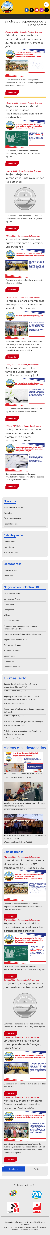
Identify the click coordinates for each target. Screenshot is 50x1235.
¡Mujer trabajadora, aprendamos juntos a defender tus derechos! (24, 178)
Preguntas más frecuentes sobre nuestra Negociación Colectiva (20, 627)
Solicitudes (8, 575)
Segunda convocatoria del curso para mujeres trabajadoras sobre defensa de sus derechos (23, 927)
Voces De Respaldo (12, 666)
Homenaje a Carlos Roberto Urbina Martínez (22, 634)
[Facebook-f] (27, 10)
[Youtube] (36, 10)
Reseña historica (10, 524)
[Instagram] (41, 10)
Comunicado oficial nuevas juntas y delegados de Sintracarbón (24, 710)
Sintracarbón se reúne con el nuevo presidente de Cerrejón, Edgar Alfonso (24, 243)
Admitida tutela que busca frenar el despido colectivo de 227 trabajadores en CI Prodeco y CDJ (24, 864)
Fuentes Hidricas (11, 552)
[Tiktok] (46, 10)
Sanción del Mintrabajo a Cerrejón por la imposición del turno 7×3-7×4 (20, 685)
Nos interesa (9, 547)
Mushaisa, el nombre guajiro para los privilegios (23, 721)
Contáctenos (10, 1222)
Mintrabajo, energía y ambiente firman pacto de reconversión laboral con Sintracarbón (24, 304)
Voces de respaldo (11, 620)
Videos (7, 615)
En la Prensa (9, 661)
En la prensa (9, 609)
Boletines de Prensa (12, 599)
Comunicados (25, 32)
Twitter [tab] (37, 1169)
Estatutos (8, 513)
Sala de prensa (36, 32)
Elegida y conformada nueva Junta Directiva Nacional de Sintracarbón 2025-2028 (22, 697)
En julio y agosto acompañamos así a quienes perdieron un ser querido (22, 732)
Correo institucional (25, 1222)
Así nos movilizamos (12, 593)
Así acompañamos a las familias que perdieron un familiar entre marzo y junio (22, 372)
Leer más (12, 92)
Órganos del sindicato (13, 518)
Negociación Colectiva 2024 (15, 639)
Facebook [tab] (13, 1169)
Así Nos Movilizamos (12, 645)
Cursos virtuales (10, 570)
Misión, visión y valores (13, 507)
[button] (46, 4)
